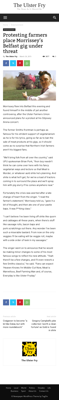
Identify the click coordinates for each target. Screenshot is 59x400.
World (23, 388)
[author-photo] (29, 356)
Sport (23, 391)
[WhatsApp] (27, 63)
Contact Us (43, 391)
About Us (32, 391)
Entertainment (17, 25)
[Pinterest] (20, 63)
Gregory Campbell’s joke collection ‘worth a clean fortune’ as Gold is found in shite (43, 325)
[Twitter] (13, 63)
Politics (32, 388)
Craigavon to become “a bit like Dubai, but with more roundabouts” (15, 323)
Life (49, 388)
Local (16, 388)
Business (14, 391)
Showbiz (41, 388)
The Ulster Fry (11, 56)
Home (5, 25)
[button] (55, 18)
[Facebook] (6, 63)
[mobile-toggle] (5, 18)
